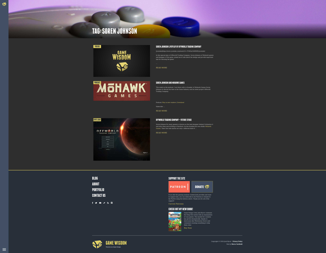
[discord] (111, 203)
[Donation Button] (202, 186)
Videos (97, 46)
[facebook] (92, 203)
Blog (95, 178)
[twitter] (96, 203)
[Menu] (4, 250)
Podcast (97, 82)
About (95, 184)
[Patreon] (179, 186)
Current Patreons (176, 204)
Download (180, 102)
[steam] (104, 203)
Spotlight (97, 120)
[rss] (108, 203)
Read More (161, 68)
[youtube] (100, 203)
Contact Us (99, 195)
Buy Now (188, 228)
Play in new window (169, 102)
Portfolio (98, 190)
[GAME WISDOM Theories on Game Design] (109, 251)
